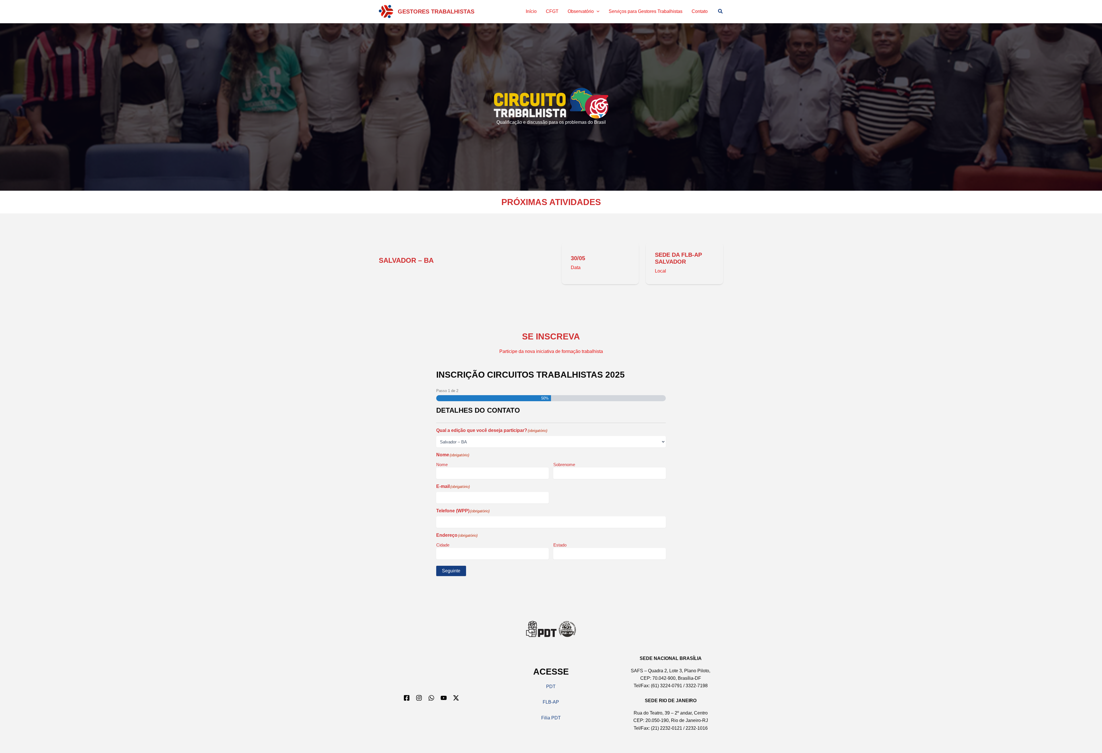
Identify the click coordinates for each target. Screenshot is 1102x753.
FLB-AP (551, 702)
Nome (442, 464)
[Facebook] (406, 698)
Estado (559, 544)
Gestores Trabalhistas (436, 11)
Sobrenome (564, 464)
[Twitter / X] (456, 698)
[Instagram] (419, 698)
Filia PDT (551, 717)
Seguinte (451, 570)
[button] (596, 11)
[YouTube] (444, 698)
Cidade (442, 544)
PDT (551, 686)
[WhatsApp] (431, 698)
